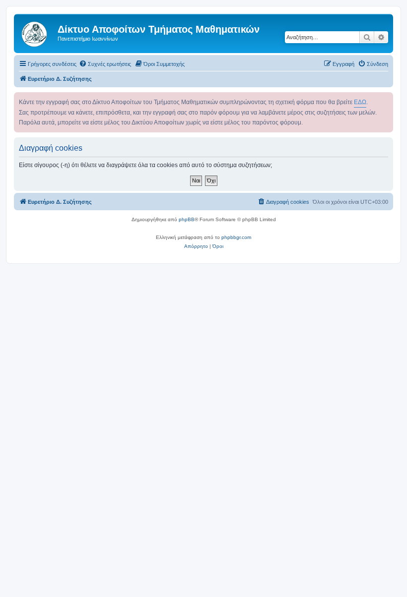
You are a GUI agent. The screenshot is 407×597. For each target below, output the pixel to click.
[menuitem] (105, 64)
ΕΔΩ (360, 102)
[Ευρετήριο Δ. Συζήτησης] (37, 32)
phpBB (187, 219)
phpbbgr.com (236, 237)
